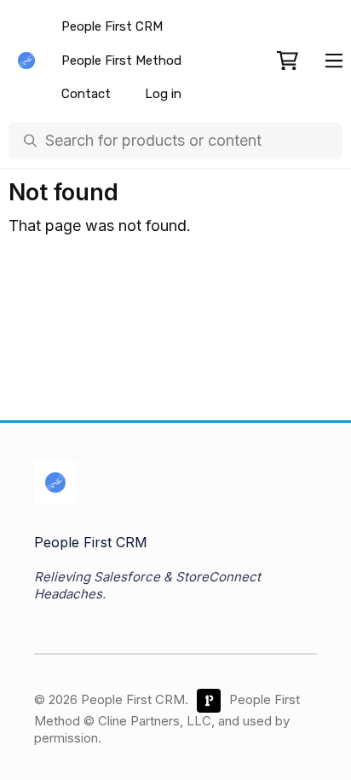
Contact (86, 93)
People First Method (121, 60)
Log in (163, 93)
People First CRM (112, 26)
